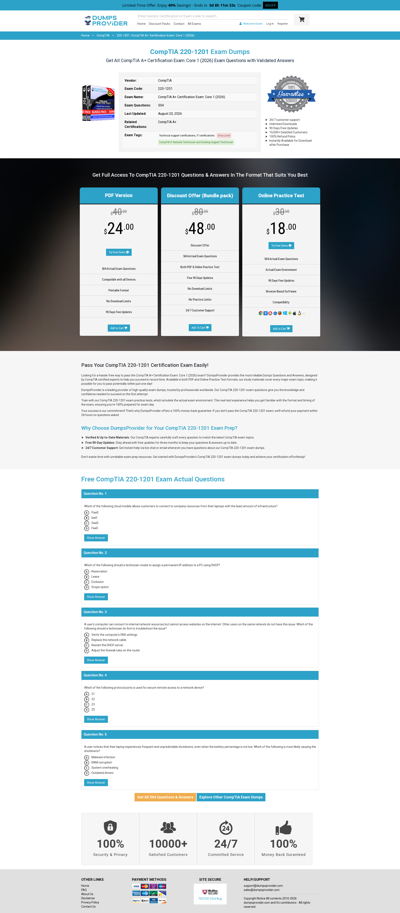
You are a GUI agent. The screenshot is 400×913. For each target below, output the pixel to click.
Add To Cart (198, 327)
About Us (87, 894)
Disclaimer (88, 898)
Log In (270, 23)
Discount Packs (159, 24)
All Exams (194, 24)
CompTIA (103, 35)
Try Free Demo (117, 252)
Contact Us (88, 906)
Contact (179, 24)
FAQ (84, 890)
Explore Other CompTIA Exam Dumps (231, 797)
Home (141, 24)
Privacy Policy (90, 902)
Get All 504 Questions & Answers (165, 797)
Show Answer (96, 538)
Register (283, 23)
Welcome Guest (252, 23)
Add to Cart (117, 328)
